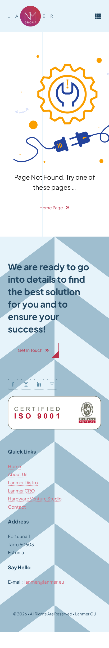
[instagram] (26, 384)
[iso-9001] (54, 398)
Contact (17, 507)
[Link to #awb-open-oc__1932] (98, 16)
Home (14, 466)
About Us (18, 474)
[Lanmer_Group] (30, 8)
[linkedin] (39, 384)
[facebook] (13, 384)
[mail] (52, 384)
